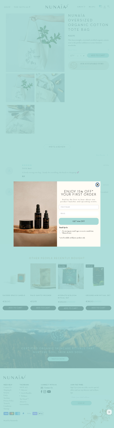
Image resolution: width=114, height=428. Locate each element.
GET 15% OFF (79, 221)
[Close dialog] (97, 185)
